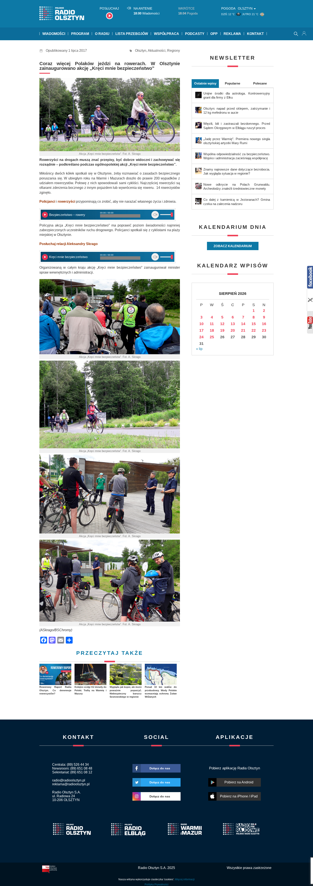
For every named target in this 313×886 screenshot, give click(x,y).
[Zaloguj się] (304, 34)
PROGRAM (80, 34)
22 (253, 330)
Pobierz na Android (238, 782)
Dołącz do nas (159, 768)
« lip (199, 349)
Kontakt (255, 34)
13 (233, 324)
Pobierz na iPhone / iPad (239, 796)
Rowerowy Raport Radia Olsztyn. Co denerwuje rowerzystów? (55, 690)
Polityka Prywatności (156, 884)
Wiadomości (53, 34)
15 (253, 324)
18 (212, 330)
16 (264, 324)
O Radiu (102, 34)
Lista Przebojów (131, 34)
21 (243, 330)
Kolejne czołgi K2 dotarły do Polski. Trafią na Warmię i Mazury (90, 690)
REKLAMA (232, 34)
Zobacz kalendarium (233, 246)
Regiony (173, 50)
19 (222, 330)
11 (212, 324)
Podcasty (194, 34)
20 (233, 330)
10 (201, 324)
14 (243, 324)
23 (264, 330)
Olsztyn (140, 50)
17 (201, 330)
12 (222, 324)
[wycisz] (155, 214)
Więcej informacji (185, 879)
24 (201, 337)
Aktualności (156, 50)
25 (212, 337)
